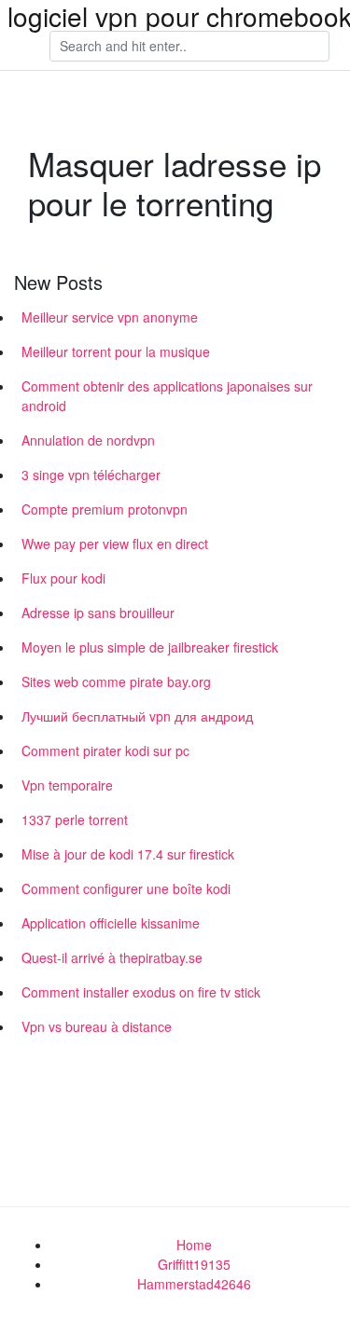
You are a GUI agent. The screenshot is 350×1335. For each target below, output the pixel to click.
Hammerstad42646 (194, 1283)
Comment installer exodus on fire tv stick (140, 992)
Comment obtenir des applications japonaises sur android (167, 396)
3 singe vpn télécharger (91, 474)
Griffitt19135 (194, 1264)
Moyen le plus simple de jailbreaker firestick (149, 647)
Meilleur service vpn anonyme (109, 317)
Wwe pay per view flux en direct (114, 543)
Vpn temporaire (67, 785)
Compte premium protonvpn (104, 509)
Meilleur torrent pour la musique (115, 351)
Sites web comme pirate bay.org (116, 681)
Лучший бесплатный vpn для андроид (137, 716)
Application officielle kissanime (110, 923)
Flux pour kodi (63, 578)
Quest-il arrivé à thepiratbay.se (112, 957)
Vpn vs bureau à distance (96, 1026)
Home (194, 1244)
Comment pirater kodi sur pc (105, 750)
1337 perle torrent (74, 819)
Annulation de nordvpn (88, 440)
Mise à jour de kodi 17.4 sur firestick (127, 854)
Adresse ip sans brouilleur (98, 612)
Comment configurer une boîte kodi (126, 888)
